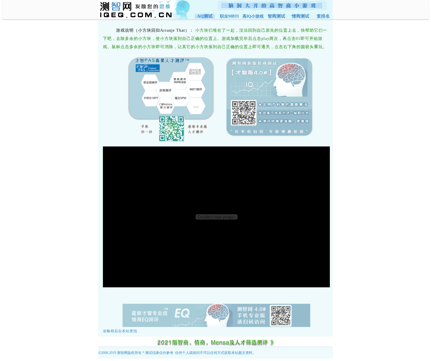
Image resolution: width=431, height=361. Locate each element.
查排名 (323, 16)
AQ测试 (205, 16)
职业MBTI (229, 16)
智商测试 (276, 16)
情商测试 (300, 16)
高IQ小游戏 (253, 16)
